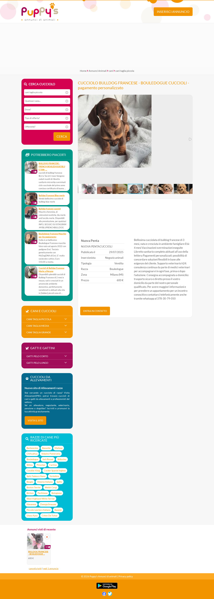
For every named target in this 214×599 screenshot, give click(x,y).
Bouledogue (32, 459)
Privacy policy (125, 576)
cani (111, 70)
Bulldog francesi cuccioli (50, 209)
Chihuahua (32, 453)
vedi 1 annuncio (50, 568)
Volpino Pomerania (50, 453)
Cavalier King (33, 470)
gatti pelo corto (37, 356)
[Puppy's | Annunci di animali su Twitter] (110, 594)
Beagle (30, 481)
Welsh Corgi (51, 487)
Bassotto (46, 448)
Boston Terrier (34, 487)
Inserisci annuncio (173, 11)
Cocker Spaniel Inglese (55, 470)
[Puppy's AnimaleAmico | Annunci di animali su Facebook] (104, 594)
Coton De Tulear (50, 515)
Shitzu (30, 465)
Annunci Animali (98, 70)
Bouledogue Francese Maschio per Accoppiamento (52, 235)
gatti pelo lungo (37, 362)
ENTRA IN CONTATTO (95, 310)
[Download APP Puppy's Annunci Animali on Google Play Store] (106, 588)
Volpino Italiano (45, 481)
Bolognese (57, 493)
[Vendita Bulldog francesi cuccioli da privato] (31, 213)
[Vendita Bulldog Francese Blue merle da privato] (31, 198)
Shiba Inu (61, 459)
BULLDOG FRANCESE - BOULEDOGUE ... (38, 553)
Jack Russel (47, 459)
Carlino (53, 465)
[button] (80, 139)
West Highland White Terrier (41, 498)
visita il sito (35, 420)
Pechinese (42, 493)
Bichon (30, 493)
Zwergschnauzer (48, 504)
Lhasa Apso (32, 515)
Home (83, 70)
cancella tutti (35, 568)
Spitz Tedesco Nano (36, 476)
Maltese (58, 448)
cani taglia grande (38, 332)
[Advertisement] (107, 45)
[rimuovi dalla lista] (47, 537)
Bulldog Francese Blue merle (52, 195)
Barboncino (32, 448)
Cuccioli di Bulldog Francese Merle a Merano (51, 269)
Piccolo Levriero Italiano (38, 510)
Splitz (59, 481)
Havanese (31, 504)
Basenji (58, 510)
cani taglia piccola (124, 70)
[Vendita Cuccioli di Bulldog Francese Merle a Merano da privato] (31, 272)
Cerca (62, 136)
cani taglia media (37, 325)
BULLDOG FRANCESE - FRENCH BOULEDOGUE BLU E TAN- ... (52, 166)
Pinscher (41, 465)
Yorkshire (54, 476)
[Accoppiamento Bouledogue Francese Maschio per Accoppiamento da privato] (31, 238)
